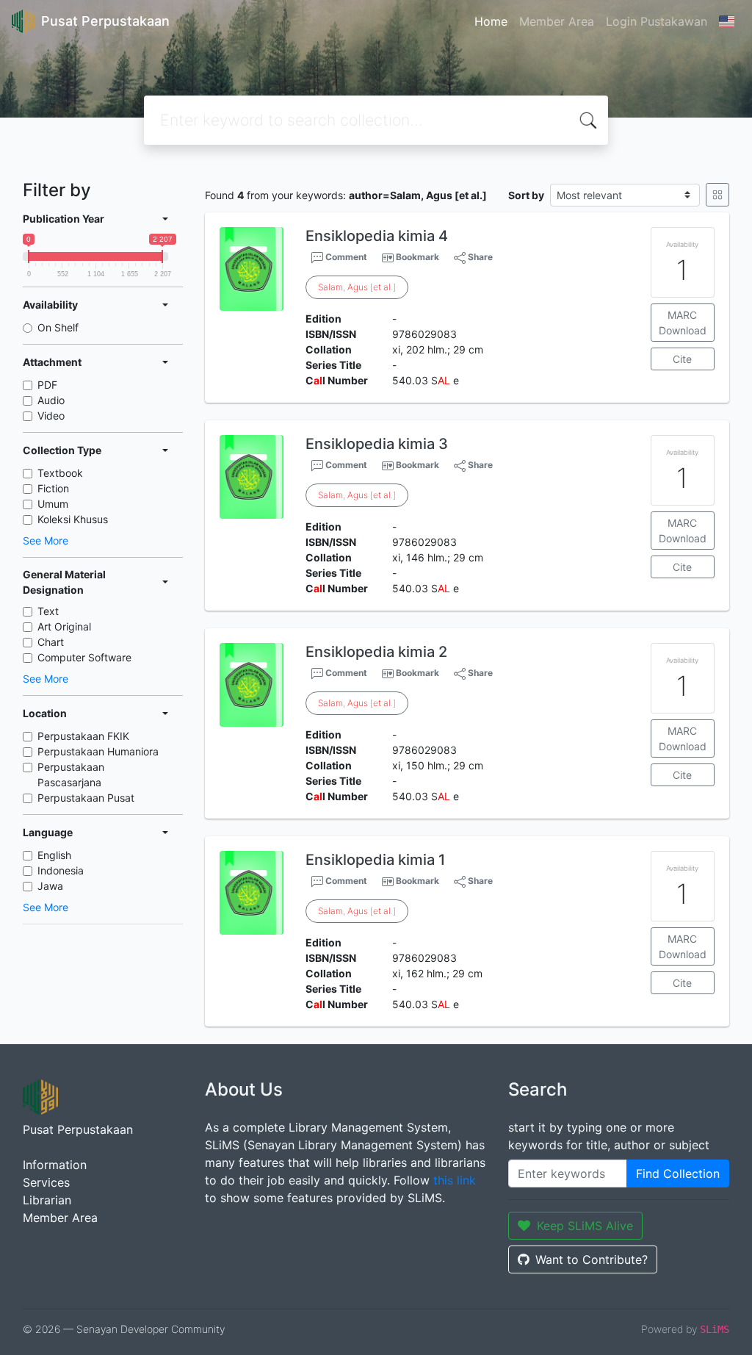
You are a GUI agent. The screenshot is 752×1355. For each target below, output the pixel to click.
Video (51, 415)
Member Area (556, 21)
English (54, 855)
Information (55, 1164)
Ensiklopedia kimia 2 (376, 652)
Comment (345, 256)
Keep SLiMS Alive (585, 1225)
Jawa (50, 886)
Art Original (64, 626)
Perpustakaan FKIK (83, 736)
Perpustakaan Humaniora (98, 751)
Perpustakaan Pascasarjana (70, 774)
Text (48, 611)
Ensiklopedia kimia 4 (377, 236)
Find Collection (678, 1173)
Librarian (47, 1200)
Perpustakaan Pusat (85, 797)
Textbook (60, 473)
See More (45, 540)
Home (490, 21)
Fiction (53, 488)
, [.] (357, 286)
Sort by (526, 195)
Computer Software (84, 657)
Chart (50, 642)
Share (479, 256)
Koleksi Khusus (72, 519)
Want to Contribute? (591, 1259)
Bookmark (417, 256)
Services (46, 1182)
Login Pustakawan (656, 21)
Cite (682, 359)
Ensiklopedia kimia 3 (377, 444)
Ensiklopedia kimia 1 (375, 860)
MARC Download (682, 323)
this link (454, 1180)
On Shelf (58, 327)
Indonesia (60, 870)
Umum (52, 503)
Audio (51, 400)
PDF (47, 384)
